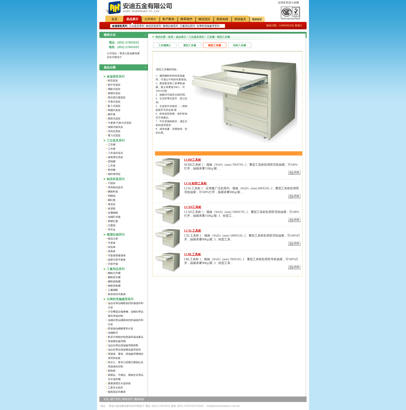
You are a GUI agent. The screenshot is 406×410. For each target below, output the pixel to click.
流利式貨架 (114, 131)
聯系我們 (186, 19)
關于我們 (115, 399)
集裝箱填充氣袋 (117, 294)
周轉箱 (111, 195)
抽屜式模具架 (115, 127)
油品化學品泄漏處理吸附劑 (123, 345)
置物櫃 (111, 161)
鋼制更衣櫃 (114, 277)
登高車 (111, 251)
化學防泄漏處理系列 (208, 25)
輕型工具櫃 (214, 45)
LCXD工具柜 (192, 207)
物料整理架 (114, 174)
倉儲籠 (111, 208)
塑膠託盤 (113, 221)
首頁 (114, 19)
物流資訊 (204, 19)
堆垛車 (111, 247)
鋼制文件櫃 (114, 273)
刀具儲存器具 (115, 153)
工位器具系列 (136, 25)
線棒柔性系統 (115, 157)
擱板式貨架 (114, 89)
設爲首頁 (283, 2)
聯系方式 (110, 35)
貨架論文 (240, 19)
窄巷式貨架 (114, 101)
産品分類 (110, 67)
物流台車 (113, 238)
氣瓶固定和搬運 (117, 391)
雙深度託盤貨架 (117, 97)
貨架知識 (222, 19)
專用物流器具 (115, 187)
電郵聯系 (257, 19)
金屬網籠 (113, 212)
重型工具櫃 (189, 45)
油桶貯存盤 (114, 216)
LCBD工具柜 (192, 159)
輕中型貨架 (114, 84)
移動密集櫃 (114, 285)
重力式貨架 (114, 135)
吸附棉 (111, 370)
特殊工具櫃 (239, 45)
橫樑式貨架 (114, 93)
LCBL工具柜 (192, 254)
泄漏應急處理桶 (117, 341)
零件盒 (111, 229)
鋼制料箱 (113, 191)
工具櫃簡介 (164, 45)
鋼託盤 (111, 200)
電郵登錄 (139, 399)
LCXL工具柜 (192, 230)
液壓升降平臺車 (117, 259)
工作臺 (111, 148)
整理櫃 (111, 169)
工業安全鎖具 (115, 387)
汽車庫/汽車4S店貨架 (120, 122)
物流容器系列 (153, 25)
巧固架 (111, 183)
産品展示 (132, 19)
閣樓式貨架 (114, 110)
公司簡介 (150, 19)
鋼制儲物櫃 (114, 281)
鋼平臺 (111, 114)
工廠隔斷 (113, 289)
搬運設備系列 (170, 25)
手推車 (111, 242)
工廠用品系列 (187, 25)
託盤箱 (111, 225)
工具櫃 (111, 144)
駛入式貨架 (114, 105)
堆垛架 (111, 204)
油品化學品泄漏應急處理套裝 (124, 349)
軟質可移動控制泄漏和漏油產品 (125, 337)
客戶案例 (168, 19)
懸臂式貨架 (114, 118)
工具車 (111, 165)
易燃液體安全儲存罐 (119, 383)
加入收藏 (294, 2)
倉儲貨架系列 (116, 76)
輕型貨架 (113, 80)
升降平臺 (113, 264)
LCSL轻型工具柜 (195, 183)
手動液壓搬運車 (117, 255)
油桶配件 (113, 332)
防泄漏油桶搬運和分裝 (120, 328)
